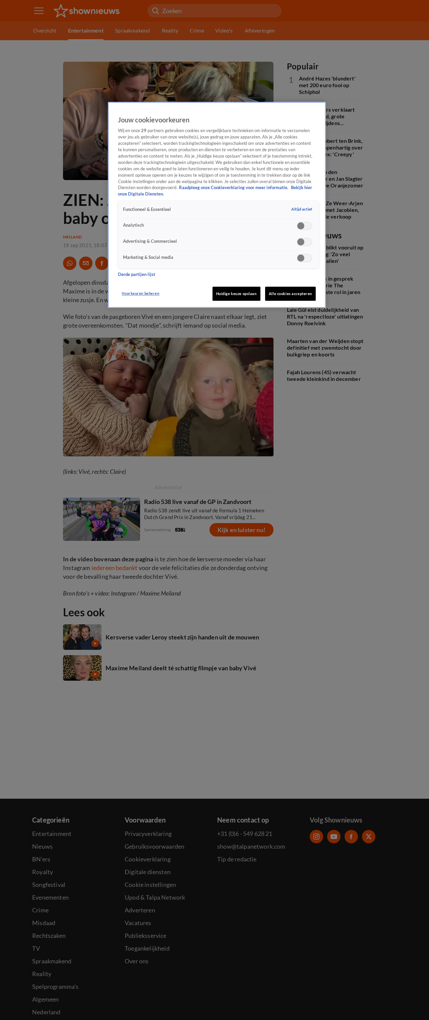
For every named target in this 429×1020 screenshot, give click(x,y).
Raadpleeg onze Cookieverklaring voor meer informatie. (234, 187)
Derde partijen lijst (136, 274)
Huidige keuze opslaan (236, 293)
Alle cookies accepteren (290, 293)
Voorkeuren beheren (140, 293)
